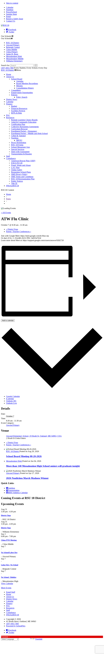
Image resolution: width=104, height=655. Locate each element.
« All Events (6, 213)
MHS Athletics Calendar (18, 493)
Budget (14, 106)
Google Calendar (13, 396)
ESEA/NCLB (16, 163)
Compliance (11, 158)
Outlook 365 (11, 401)
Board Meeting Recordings (27, 83)
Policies (14, 95)
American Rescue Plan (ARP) (23, 161)
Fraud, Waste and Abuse (21, 165)
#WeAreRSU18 (12, 186)
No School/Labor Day (9, 553)
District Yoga (12, 229)
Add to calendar (8, 320)
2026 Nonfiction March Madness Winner (27, 478)
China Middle (11, 49)
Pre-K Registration (18, 142)
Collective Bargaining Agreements (25, 127)
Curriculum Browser (19, 129)
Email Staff (10, 592)
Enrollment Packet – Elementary (24, 131)
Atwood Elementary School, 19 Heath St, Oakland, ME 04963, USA (34, 436)
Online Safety (16, 170)
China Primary (12, 52)
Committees (16, 90)
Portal (8, 16)
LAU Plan (15, 167)
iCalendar (10, 399)
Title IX (14, 183)
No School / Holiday (8, 577)
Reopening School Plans (21, 172)
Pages (8, 199)
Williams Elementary (14, 61)
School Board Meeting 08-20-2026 (24, 456)
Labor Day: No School (9, 565)
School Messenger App (20, 147)
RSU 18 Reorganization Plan (22, 179)
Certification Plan (18, 124)
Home (8, 74)
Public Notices (17, 181)
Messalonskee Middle (14, 59)
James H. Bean (12, 54)
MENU (19, 140)
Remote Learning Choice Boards (24, 120)
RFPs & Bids (16, 113)
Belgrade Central (13, 47)
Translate (38, 639)
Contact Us (10, 21)
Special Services (17, 149)
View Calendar (7, 583)
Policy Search (21, 97)
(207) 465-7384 (7, 68)
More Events (6, 588)
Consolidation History (25, 88)
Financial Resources (19, 108)
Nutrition (9, 10)
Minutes (19, 86)
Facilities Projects (18, 111)
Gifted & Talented (18, 136)
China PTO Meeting (9, 540)
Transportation (13, 490)
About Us (10, 77)
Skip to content (12, 3)
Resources (10, 117)
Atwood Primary (13, 45)
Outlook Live (11, 403)
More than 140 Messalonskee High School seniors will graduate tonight (43, 466)
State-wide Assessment (20, 152)
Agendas (19, 81)
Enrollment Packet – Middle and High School (29, 133)
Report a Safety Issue (14, 19)
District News (11, 99)
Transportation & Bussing (21, 154)
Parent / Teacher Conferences (18, 231)
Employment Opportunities (22, 92)
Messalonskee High (14, 56)
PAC (8, 115)
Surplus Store (11, 14)
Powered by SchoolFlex (15, 626)
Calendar (9, 7)
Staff (8, 156)
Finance (9, 104)
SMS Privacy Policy (19, 174)
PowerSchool (11, 12)
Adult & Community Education (23, 122)
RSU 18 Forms (17, 145)
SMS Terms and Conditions (22, 177)
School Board (16, 79)
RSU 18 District (12, 43)
